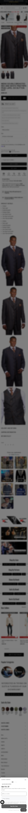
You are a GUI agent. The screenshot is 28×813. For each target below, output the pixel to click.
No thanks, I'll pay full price (14, 810)
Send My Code (14, 806)
